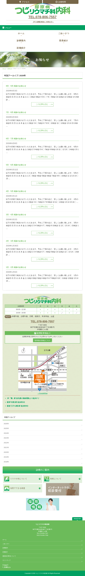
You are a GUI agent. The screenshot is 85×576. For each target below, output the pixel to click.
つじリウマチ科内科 (42, 573)
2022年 (6, 443)
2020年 (6, 452)
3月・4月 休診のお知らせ (16, 215)
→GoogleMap (42, 393)
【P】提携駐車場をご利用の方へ (43, 22)
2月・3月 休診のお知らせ (16, 241)
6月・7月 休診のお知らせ (16, 139)
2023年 (6, 438)
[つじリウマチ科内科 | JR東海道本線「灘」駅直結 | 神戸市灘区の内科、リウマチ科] (42, 11)
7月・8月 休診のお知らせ (16, 112)
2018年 (6, 462)
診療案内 (5, 548)
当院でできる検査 (17, 488)
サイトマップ (7, 560)
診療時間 (62, 2)
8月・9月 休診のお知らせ (16, 86)
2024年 (6, 433)
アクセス (25, 2)
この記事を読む (42, 104)
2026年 (6, 424)
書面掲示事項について (9, 556)
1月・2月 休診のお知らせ (16, 267)
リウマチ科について (18, 479)
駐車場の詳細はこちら (42, 340)
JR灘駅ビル (7, 567)
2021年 (6, 447)
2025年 (6, 428)
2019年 (6, 457)
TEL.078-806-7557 (42, 17)
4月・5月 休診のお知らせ (16, 191)
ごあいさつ (6, 544)
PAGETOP (77, 518)
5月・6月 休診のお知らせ (16, 165)
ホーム (5, 539)
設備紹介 (5, 552)
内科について (55, 479)
